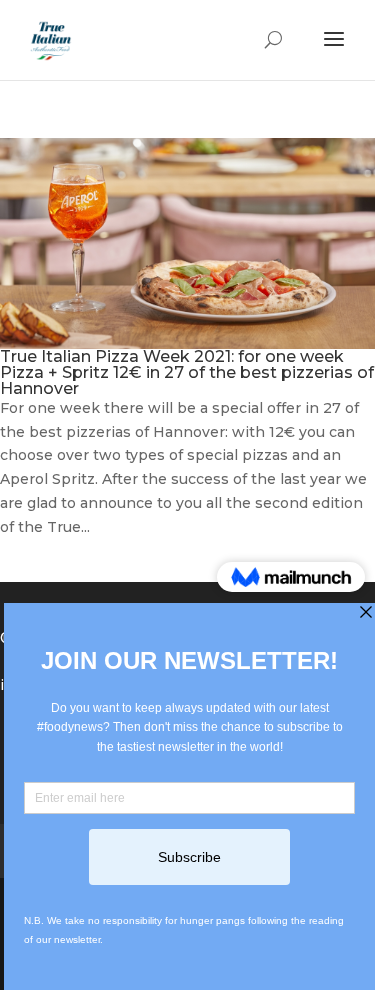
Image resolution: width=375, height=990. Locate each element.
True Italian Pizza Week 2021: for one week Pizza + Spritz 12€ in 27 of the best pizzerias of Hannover (187, 372)
